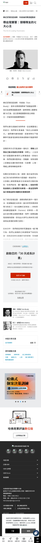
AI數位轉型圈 (7, 508)
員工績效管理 (26, 354)
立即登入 (25, 246)
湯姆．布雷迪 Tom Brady (20, 37)
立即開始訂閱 (20, 435)
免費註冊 (20, 297)
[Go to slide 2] (18, 401)
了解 (12, 531)
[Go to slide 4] (22, 401)
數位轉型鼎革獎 (22, 506)
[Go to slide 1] (15, 401)
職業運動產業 (9, 359)
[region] (20, 93)
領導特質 (16, 354)
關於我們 (6, 513)
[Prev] (1, 92)
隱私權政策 (23, 525)
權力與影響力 (29, 357)
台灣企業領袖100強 (23, 508)
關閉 (28, 531)
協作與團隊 (6, 37)
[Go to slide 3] (20, 401)
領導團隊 (8, 354)
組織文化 (14, 357)
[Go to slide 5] (25, 401)
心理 (21, 357)
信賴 (6, 357)
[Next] (39, 92)
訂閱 (25, 3)
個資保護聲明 (20, 513)
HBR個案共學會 (8, 506)
